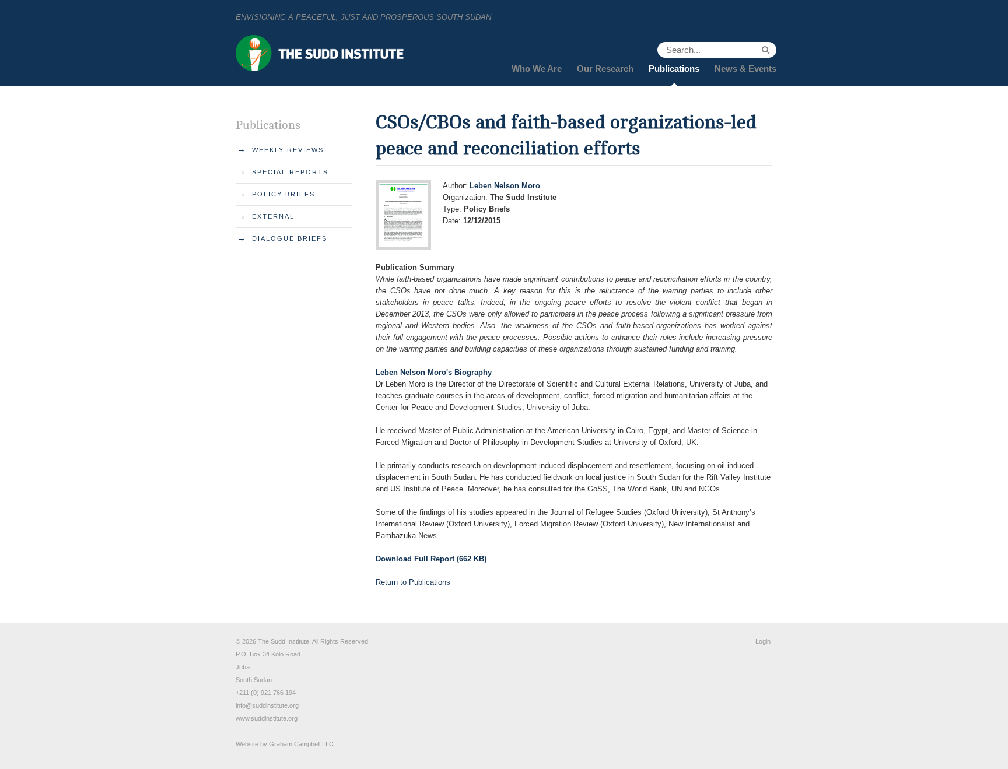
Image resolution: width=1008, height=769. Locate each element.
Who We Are (537, 68)
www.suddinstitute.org (267, 718)
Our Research (605, 68)
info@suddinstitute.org (267, 705)
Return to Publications (413, 582)
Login (763, 641)
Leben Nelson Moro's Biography (434, 372)
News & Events (745, 68)
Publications (674, 68)
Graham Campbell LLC (301, 743)
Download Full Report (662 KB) (431, 558)
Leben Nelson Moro (505, 185)
